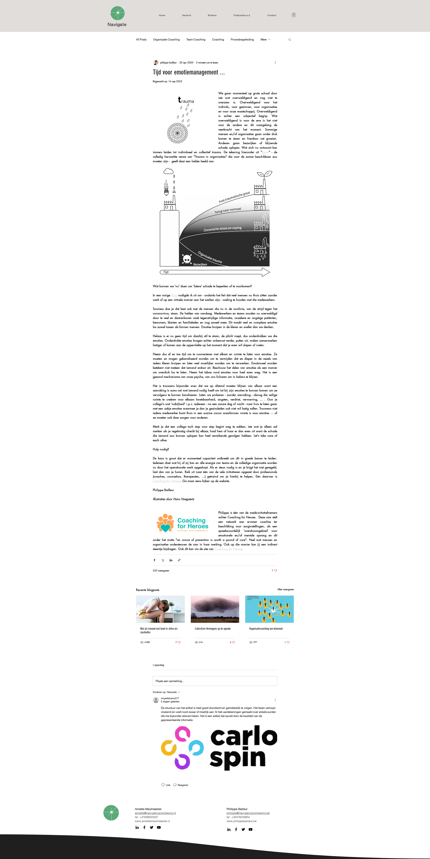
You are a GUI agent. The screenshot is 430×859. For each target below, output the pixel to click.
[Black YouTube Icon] (159, 827)
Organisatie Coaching (166, 39)
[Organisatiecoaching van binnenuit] (269, 609)
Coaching (218, 39)
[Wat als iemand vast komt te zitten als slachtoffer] (160, 609)
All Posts (141, 39)
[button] (294, 15)
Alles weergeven (285, 589)
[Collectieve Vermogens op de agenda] (215, 609)
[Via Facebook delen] (154, 560)
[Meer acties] (275, 62)
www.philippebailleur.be (241, 821)
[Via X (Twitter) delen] (162, 560)
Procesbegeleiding (242, 39)
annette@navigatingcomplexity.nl (155, 813)
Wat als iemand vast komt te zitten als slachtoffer (158, 630)
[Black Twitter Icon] (151, 827)
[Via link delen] (179, 560)
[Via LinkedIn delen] (171, 560)
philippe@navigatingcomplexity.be (248, 813)
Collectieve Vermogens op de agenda (213, 628)
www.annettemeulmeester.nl (152, 821)
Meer (264, 39)
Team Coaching (195, 39)
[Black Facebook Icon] (144, 827)
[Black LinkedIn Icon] (137, 827)
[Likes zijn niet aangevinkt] (163, 785)
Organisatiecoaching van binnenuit (266, 628)
